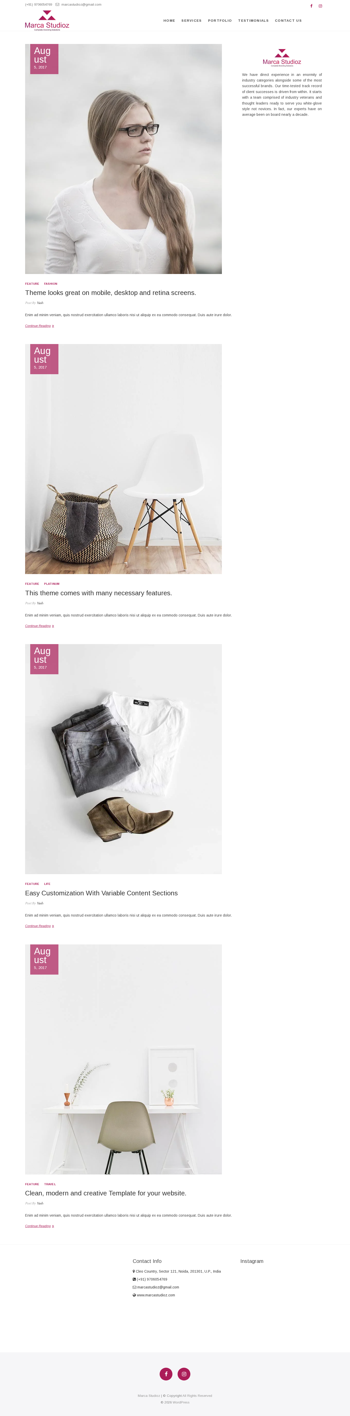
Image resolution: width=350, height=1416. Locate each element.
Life (47, 883)
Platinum (52, 583)
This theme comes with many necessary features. (98, 593)
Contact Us (288, 20)
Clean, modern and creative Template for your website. (106, 1193)
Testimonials (253, 20)
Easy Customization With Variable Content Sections (101, 893)
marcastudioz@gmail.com (80, 4)
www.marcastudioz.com (155, 1295)
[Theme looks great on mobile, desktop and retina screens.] (128, 159)
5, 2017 (42, 58)
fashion (50, 283)
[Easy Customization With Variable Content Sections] (128, 759)
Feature (32, 283)
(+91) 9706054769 (38, 4)
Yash (39, 303)
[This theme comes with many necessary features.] (128, 459)
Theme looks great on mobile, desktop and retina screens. (110, 292)
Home (169, 20)
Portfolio (220, 20)
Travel (50, 1184)
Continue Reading (38, 326)
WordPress (181, 1402)
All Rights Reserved (197, 1396)
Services (191, 20)
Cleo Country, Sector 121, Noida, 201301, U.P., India (178, 1271)
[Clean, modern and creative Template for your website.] (128, 1059)
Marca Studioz (149, 1396)
